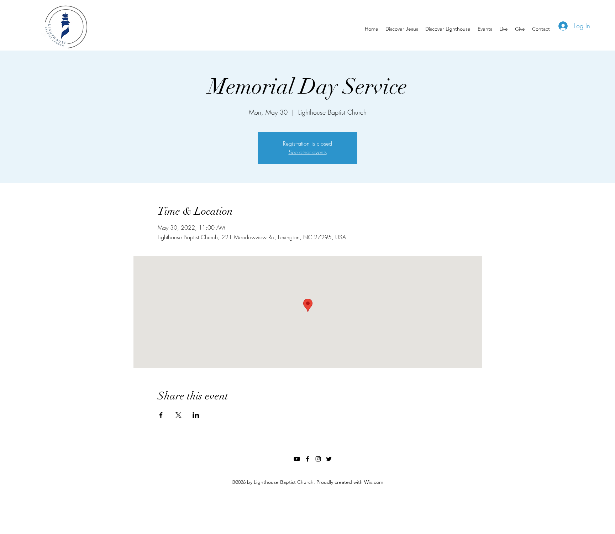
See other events (308, 152)
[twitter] (328, 458)
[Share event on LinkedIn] (196, 415)
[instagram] (318, 458)
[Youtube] (296, 458)
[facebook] (307, 458)
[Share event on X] (178, 415)
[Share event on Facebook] (161, 415)
